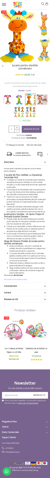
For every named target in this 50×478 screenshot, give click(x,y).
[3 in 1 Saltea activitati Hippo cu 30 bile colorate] (14, 330)
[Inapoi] (2, 66)
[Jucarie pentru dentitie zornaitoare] (25, 36)
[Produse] (4, 5)
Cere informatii (35, 145)
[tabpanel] (25, 36)
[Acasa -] (17, 4)
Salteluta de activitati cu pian (36, 350)
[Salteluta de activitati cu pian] (36, 330)
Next (48, 39)
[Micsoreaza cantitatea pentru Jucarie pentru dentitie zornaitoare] (17, 131)
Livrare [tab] (7, 293)
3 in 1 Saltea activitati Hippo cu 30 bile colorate (14, 350)
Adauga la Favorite (16, 145)
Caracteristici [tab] (10, 286)
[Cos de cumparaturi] (46, 4)
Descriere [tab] (9, 162)
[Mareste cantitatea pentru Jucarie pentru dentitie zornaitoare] (17, 127)
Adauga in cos (31, 129)
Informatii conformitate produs (15, 279)
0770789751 (9, 448)
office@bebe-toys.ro (12, 452)
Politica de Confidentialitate (28, 403)
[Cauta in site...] (42, 4)
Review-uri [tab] (11, 299)
